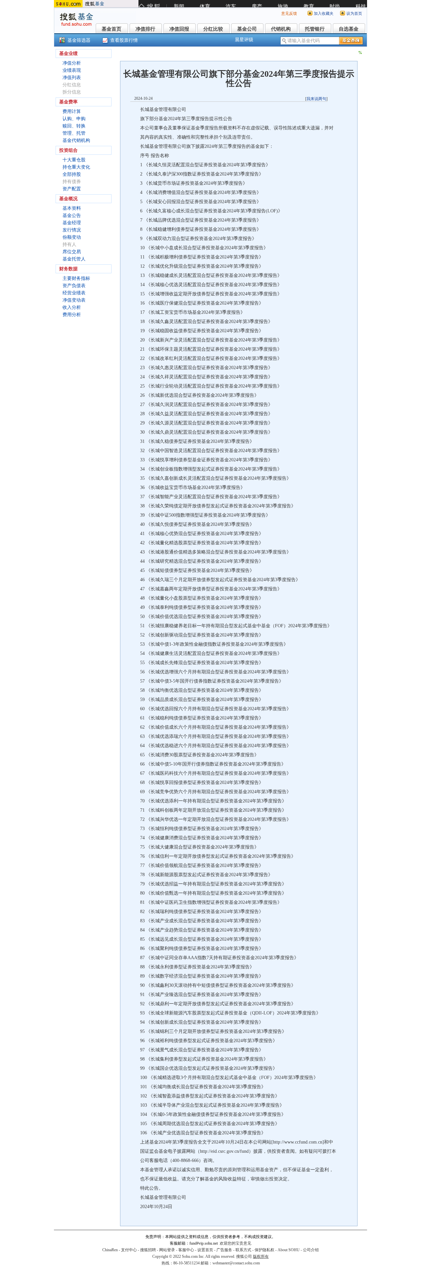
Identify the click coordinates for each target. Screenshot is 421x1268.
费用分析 (71, 314)
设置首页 (205, 1250)
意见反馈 (289, 13)
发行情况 (71, 230)
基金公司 (247, 29)
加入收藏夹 (324, 13)
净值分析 (71, 63)
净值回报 (179, 29)
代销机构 (281, 29)
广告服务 (224, 1250)
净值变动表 (74, 300)
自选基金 (349, 29)
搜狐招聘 (148, 1250)
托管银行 (315, 29)
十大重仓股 (74, 159)
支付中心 (129, 1250)
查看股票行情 (124, 40)
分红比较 (213, 29)
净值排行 (145, 29)
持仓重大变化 (76, 167)
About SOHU (289, 1250)
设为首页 (354, 13)
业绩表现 (71, 70)
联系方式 (243, 1250)
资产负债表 (74, 285)
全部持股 (71, 174)
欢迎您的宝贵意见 (235, 1243)
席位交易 (71, 251)
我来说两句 (316, 98)
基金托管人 (74, 258)
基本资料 (71, 208)
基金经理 (71, 222)
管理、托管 (74, 133)
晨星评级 (244, 39)
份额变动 (71, 237)
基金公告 (71, 215)
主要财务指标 (76, 278)
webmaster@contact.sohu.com (236, 1263)
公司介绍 (311, 1250)
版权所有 (261, 1256)
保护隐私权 (264, 1250)
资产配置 (71, 188)
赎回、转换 (74, 125)
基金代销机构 (76, 140)
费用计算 (71, 111)
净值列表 (71, 77)
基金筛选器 (78, 40)
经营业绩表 (74, 292)
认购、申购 (74, 118)
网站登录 (167, 1250)
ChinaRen (110, 1250)
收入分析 (71, 307)
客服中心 (186, 1250)
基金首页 (111, 29)
